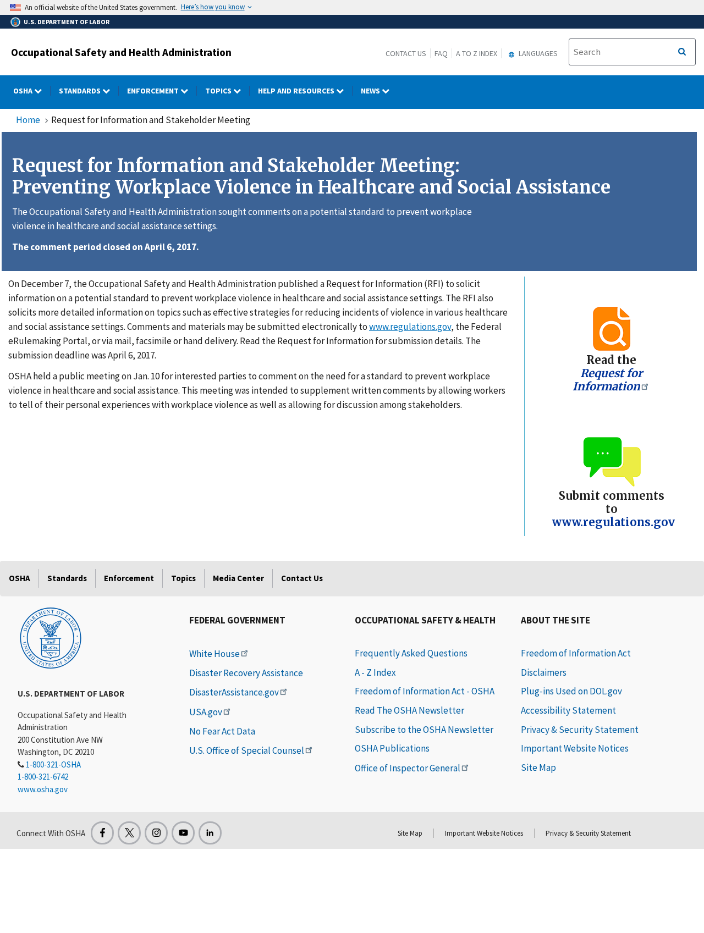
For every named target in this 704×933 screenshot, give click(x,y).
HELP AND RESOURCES (297, 91)
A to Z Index (476, 53)
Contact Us (406, 53)
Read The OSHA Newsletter (409, 710)
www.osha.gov (43, 789)
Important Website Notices (575, 748)
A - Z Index (375, 672)
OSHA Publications (392, 748)
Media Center (238, 578)
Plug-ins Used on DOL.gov (571, 691)
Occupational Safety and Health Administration (121, 52)
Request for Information (607, 379)
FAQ (441, 53)
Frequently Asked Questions (411, 653)
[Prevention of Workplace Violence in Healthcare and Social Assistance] (612, 328)
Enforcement (153, 91)
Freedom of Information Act (576, 653)
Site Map (538, 767)
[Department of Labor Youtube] (183, 832)
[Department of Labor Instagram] (156, 832)
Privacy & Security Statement (580, 730)
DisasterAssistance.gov (234, 692)
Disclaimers (543, 672)
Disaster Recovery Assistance (246, 673)
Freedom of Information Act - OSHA (424, 691)
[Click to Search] (682, 52)
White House (214, 654)
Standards (80, 91)
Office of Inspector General (407, 768)
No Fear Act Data (222, 731)
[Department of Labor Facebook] (102, 832)
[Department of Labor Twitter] (129, 832)
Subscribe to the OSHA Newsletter (424, 730)
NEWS (371, 91)
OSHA (23, 91)
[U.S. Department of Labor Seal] (51, 637)
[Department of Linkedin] (210, 832)
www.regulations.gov (410, 327)
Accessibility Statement (568, 710)
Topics (219, 91)
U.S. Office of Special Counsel (246, 750)
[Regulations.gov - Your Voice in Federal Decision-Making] (612, 461)
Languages (537, 53)
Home (28, 120)
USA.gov (205, 712)
